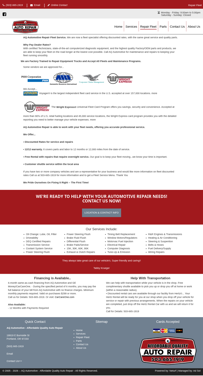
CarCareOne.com (64, 297)
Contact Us (177, 26)
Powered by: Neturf (165, 370)
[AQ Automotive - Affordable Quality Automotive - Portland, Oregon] (25, 26)
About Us (194, 26)
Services (131, 26)
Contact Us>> (14, 361)
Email (37, 5)
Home (118, 26)
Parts (163, 26)
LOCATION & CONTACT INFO (102, 212)
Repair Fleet (148, 26)
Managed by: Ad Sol (189, 370)
